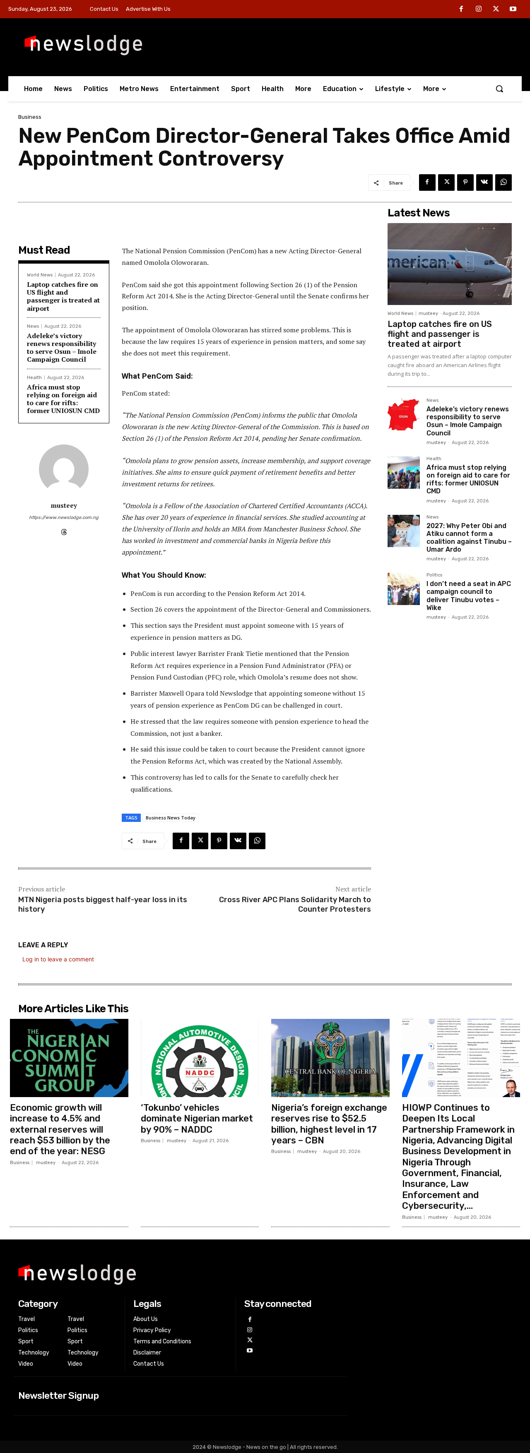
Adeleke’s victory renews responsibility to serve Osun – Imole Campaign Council (61, 347)
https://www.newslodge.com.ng (64, 517)
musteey (64, 505)
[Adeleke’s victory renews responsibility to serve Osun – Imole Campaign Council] (404, 414)
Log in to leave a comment (58, 959)
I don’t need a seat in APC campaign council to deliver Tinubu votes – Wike (468, 596)
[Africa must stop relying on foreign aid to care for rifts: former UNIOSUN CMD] (404, 472)
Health (34, 377)
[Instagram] (478, 9)
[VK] (484, 182)
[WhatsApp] (503, 182)
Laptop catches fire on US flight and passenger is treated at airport (63, 296)
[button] (499, 88)
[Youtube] (513, 9)
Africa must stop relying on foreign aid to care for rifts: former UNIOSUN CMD (63, 398)
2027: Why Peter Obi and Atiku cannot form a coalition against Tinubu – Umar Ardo (469, 538)
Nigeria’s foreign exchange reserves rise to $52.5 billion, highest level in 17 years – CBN (329, 1124)
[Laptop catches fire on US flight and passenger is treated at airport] (450, 264)
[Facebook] (461, 9)
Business (29, 117)
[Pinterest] (465, 182)
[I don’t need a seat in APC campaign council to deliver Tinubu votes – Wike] (404, 589)
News (33, 326)
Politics (434, 575)
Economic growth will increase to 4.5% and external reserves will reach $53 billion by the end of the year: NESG (60, 1129)
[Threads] (64, 530)
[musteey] (64, 469)
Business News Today (170, 817)
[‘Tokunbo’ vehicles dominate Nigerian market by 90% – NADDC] (200, 1058)
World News (40, 275)
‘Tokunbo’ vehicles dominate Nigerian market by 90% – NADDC (197, 1118)
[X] (496, 9)
